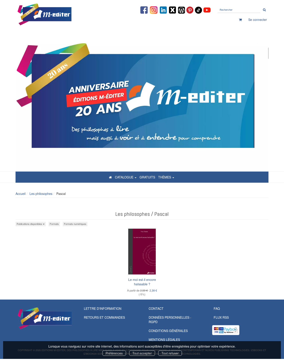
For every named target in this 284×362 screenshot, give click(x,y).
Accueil (21, 193)
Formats (54, 224)
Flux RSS (221, 317)
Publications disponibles (30, 224)
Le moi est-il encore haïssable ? (142, 281)
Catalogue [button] (124, 177)
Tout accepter (142, 353)
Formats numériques (75, 224)
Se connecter (257, 19)
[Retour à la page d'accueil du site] (55, 14)
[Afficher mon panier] (240, 19)
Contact (156, 308)
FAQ (217, 308)
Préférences (114, 353)
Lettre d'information (102, 308)
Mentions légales (164, 339)
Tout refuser (170, 353)
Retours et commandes (104, 317)
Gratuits (147, 177)
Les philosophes (41, 193)
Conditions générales (168, 330)
